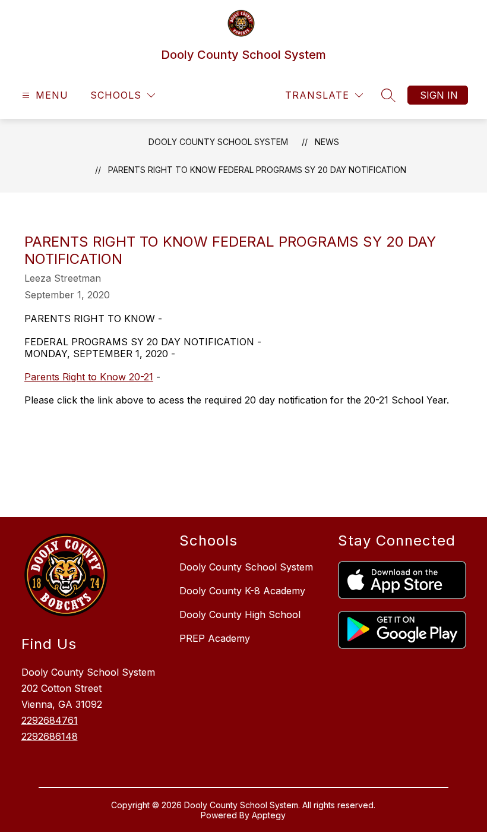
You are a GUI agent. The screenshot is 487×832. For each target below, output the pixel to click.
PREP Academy (214, 638)
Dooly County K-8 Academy (242, 591)
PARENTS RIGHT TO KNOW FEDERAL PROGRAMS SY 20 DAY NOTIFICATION (257, 170)
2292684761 (49, 720)
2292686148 (49, 736)
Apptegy (269, 815)
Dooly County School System (218, 142)
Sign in (439, 95)
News (327, 142)
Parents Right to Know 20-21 (88, 377)
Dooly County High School (240, 614)
